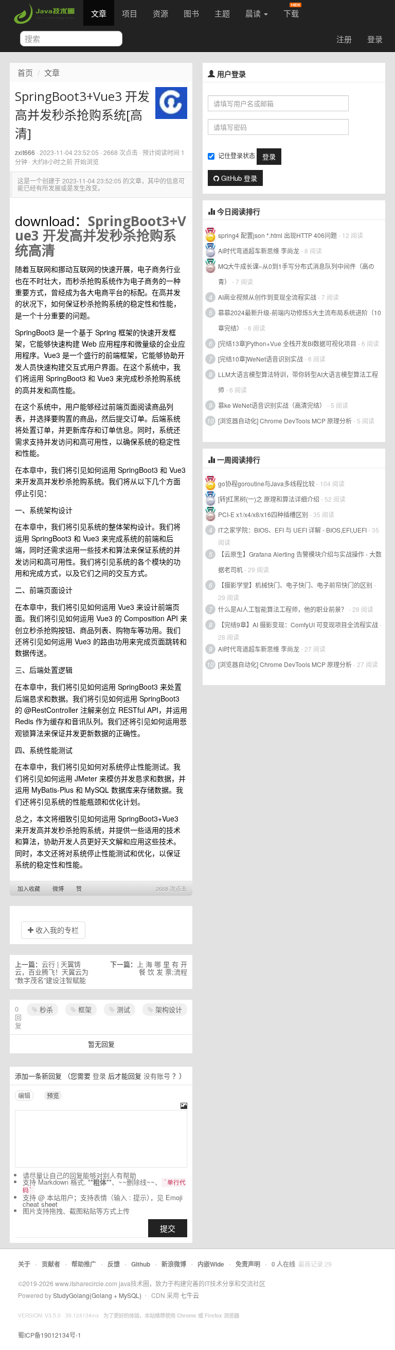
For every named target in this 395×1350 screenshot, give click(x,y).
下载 (291, 13)
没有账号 (156, 1076)
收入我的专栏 (56, 930)
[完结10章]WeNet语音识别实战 (260, 358)
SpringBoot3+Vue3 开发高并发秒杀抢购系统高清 (100, 236)
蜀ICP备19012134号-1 (49, 1334)
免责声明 (248, 1264)
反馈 (113, 1264)
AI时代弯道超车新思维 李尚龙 (258, 250)
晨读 (254, 13)
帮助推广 (83, 1264)
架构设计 (167, 1009)
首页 (25, 72)
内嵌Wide (211, 1264)
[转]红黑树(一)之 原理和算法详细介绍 (268, 498)
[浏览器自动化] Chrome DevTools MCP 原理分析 (285, 420)
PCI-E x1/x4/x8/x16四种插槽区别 (263, 514)
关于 (24, 1264)
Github (140, 1264)
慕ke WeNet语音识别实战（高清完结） (272, 405)
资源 (160, 13)
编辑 (24, 1095)
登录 (375, 38)
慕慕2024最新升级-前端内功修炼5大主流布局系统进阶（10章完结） (299, 320)
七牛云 (190, 1295)
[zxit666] (171, 102)
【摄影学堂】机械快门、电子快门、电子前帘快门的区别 (295, 584)
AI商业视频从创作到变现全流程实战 (267, 297)
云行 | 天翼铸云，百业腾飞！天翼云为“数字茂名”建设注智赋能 (51, 972)
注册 (344, 38)
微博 (58, 888)
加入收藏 (28, 888)
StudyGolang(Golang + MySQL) (97, 1295)
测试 (122, 1009)
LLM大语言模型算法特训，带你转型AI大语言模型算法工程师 (298, 382)
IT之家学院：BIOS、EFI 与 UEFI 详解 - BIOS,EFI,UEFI (292, 529)
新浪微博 (173, 1264)
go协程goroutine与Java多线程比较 (266, 483)
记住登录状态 (236, 155)
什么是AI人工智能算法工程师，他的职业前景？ (282, 609)
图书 (191, 13)
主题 (222, 13)
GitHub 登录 (238, 178)
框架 (84, 1009)
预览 (53, 1095)
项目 (129, 13)
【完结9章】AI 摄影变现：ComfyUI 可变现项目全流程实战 (298, 624)
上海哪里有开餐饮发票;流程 (162, 968)
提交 (167, 1228)
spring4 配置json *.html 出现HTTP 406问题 (277, 235)
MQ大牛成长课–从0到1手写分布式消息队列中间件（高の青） (296, 274)
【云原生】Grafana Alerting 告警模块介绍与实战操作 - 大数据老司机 (300, 562)
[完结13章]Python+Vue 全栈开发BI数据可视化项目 (287, 343)
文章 (98, 13)
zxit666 (25, 152)
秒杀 (45, 1009)
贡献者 (51, 1264)
